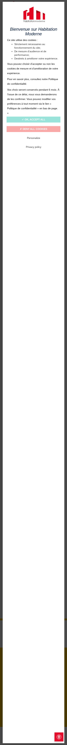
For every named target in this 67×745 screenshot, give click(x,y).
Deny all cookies (34, 129)
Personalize (33, 138)
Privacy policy (33, 146)
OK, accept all (34, 119)
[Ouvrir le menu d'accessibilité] (58, 736)
